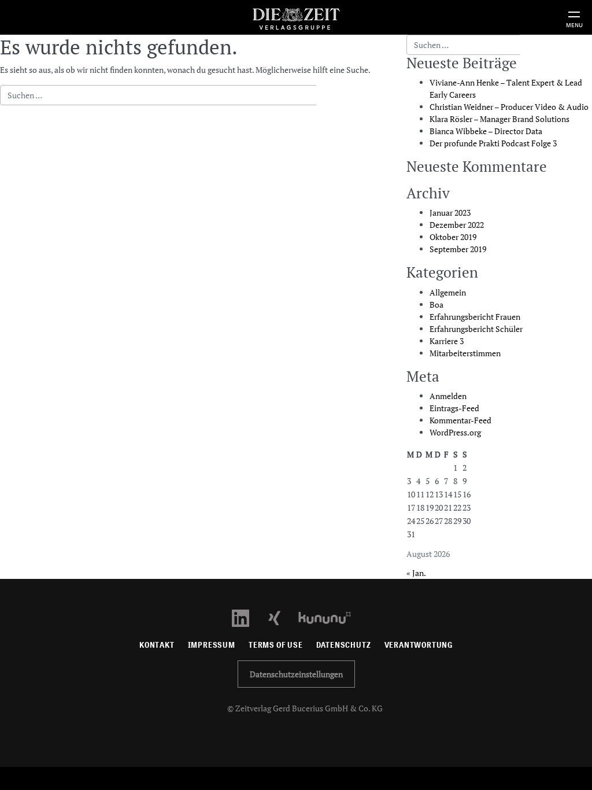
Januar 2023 (450, 212)
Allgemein (448, 292)
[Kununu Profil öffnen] (330, 616)
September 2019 (458, 248)
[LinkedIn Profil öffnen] (247, 616)
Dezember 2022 (457, 224)
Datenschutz (343, 645)
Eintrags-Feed (454, 408)
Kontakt (157, 645)
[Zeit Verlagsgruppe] (296, 17)
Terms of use (276, 645)
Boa (436, 304)
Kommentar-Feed (460, 420)
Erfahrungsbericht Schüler (476, 328)
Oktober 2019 (453, 236)
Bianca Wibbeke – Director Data (486, 130)
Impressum (211, 645)
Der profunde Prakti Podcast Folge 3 (493, 143)
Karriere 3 (447, 340)
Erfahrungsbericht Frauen (475, 316)
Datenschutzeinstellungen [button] (296, 674)
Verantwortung (418, 645)
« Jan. (416, 572)
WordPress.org (455, 432)
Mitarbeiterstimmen (465, 353)
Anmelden (448, 395)
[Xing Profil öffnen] (281, 616)
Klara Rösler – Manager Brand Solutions (499, 118)
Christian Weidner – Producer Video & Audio (509, 106)
